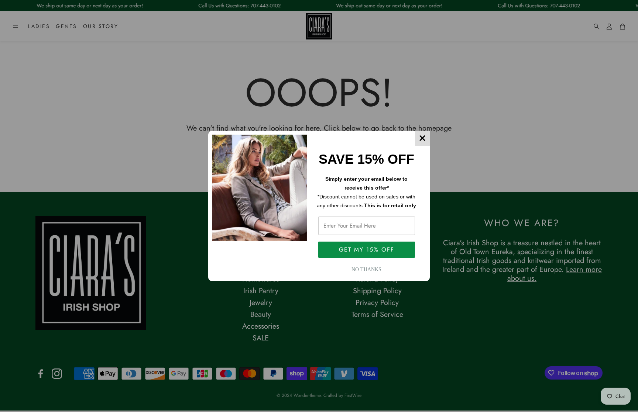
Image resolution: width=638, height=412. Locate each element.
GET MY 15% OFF (366, 249)
